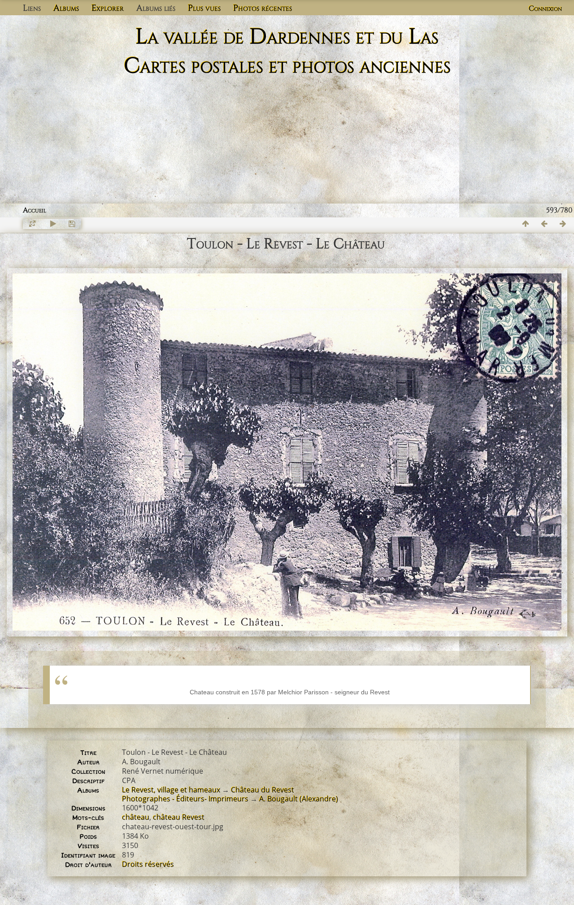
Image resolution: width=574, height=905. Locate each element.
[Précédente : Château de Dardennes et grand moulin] (544, 224)
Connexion (545, 8)
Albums (66, 8)
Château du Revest (262, 790)
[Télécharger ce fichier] (71, 224)
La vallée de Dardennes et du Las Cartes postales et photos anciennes (287, 51)
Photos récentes (262, 8)
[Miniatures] (525, 224)
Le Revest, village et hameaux (171, 790)
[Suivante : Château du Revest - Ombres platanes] (563, 224)
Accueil (34, 210)
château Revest (178, 817)
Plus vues (204, 8)
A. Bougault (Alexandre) (298, 799)
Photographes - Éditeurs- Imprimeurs (185, 799)
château (135, 817)
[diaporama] (52, 224)
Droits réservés (148, 864)
